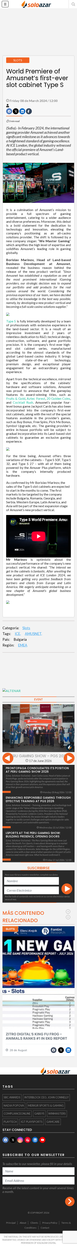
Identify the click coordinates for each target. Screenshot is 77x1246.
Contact (45, 1227)
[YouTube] (42, 1140)
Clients (34, 1222)
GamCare (53, 1121)
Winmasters (57, 1113)
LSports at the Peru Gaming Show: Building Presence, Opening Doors (33, 834)
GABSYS (39, 1113)
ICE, (18, 634)
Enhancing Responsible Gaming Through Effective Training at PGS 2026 (38, 799)
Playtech (10, 1121)
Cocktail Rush (23, 402)
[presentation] (7, 759)
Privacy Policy (49, 1222)
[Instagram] (20, 1140)
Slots (26, 628)
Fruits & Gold (15, 398)
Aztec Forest (36, 398)
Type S (11, 321)
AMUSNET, (33, 634)
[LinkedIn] (35, 1140)
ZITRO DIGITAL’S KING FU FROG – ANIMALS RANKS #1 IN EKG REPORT (36, 1036)
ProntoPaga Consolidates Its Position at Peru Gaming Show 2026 (37, 770)
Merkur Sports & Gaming (46, 1105)
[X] (13, 1140)
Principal (11, 1222)
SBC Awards (12, 1097)
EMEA (22, 645)
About (23, 1222)
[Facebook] (5, 1140)
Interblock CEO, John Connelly (46, 1097)
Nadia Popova (14, 1105)
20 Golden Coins (58, 398)
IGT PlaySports (32, 1121)
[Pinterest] (28, 1140)
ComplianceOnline (17, 1113)
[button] (73, 4)
